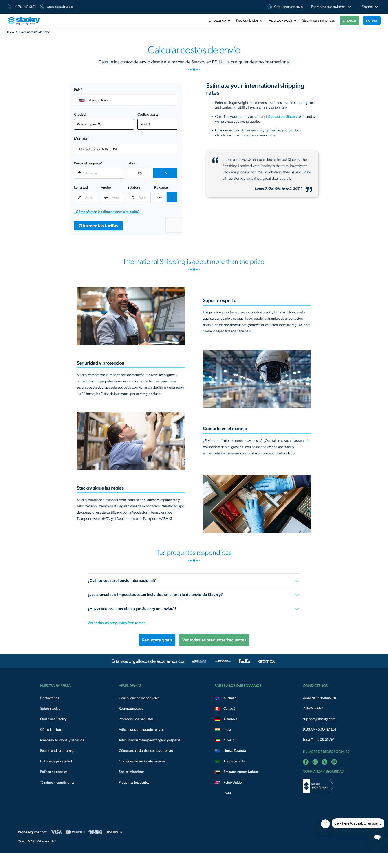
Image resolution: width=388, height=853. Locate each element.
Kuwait (228, 740)
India (227, 729)
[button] (328, 7)
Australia (229, 698)
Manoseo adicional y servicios (62, 740)
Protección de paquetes (136, 719)
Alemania (230, 719)
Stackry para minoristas (318, 20)
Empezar (350, 20)
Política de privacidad (56, 761)
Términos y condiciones (57, 782)
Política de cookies (53, 772)
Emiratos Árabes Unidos (240, 772)
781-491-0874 (313, 708)
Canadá (229, 708)
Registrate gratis (157, 640)
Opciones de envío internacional (142, 761)
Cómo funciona (51, 729)
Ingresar (372, 20)
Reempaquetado (131, 708)
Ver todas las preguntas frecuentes (214, 640)
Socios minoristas (131, 772)
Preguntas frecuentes (134, 782)
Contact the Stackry (282, 116)
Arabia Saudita (234, 761)
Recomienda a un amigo (57, 750)
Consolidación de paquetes (139, 698)
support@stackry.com (60, 6)
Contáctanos (49, 698)
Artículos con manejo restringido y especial (150, 740)
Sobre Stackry (50, 708)
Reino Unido (232, 782)
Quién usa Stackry (53, 719)
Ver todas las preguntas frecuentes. (117, 623)
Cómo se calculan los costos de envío (146, 750)
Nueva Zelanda (234, 750)
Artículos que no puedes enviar (141, 729)
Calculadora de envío (288, 7)
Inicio (10, 32)
